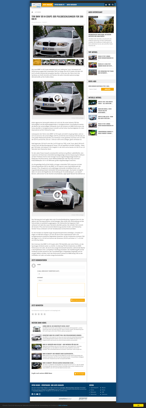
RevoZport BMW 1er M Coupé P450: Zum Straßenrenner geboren (62, 335)
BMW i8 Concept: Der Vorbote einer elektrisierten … (58, 354)
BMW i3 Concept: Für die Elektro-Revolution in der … (59, 363)
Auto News (62, 387)
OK (138, 405)
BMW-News (48, 373)
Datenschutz (93, 394)
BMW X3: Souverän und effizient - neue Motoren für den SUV (60, 344)
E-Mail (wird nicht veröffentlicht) (48, 271)
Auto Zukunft (52, 389)
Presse (103, 390)
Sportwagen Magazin (38, 390)
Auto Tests (77, 387)
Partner (92, 390)
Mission (104, 387)
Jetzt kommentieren (78, 300)
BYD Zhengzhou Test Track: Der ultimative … (106, 72)
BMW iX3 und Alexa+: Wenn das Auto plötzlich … (105, 117)
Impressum (104, 394)
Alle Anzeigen (80, 373)
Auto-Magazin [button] (47, 5)
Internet (40, 277)
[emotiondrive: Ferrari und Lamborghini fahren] (65, 399)
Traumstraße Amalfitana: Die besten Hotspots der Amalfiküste (99, 35)
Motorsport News (70, 387)
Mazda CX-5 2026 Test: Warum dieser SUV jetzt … (105, 65)
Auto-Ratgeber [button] (72, 5)
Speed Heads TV (94, 387)
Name (39, 264)
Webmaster (93, 392)
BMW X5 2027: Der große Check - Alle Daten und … (105, 102)
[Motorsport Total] (83, 399)
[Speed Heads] (36, 6)
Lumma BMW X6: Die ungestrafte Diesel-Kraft (56, 326)
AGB (103, 392)
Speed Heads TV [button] (59, 5)
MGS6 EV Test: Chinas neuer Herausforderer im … (105, 58)
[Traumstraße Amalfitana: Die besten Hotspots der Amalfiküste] (101, 24)
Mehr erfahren (62, 405)
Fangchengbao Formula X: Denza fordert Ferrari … (105, 132)
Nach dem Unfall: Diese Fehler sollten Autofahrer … (105, 110)
